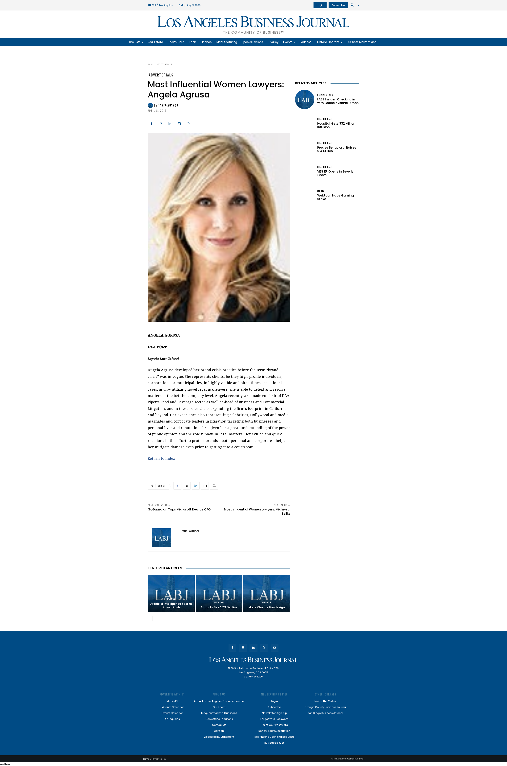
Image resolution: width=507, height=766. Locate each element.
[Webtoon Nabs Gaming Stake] (304, 195)
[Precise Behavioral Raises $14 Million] (304, 147)
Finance (170, 599)
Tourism (218, 602)
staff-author (168, 105)
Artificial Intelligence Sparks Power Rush (171, 605)
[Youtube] (274, 648)
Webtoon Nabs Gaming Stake (335, 197)
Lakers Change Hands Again (267, 607)
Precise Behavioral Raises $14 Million (336, 149)
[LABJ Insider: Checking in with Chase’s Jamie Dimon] (304, 99)
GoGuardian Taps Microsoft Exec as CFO (179, 509)
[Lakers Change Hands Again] (266, 593)
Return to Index (161, 458)
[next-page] (156, 618)
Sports (266, 602)
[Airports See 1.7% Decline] (219, 593)
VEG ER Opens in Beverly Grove (335, 173)
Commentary (325, 95)
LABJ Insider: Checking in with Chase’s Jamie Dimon (338, 101)
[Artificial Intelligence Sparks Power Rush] (171, 593)
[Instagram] (243, 648)
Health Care (325, 119)
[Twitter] (161, 123)
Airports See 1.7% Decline (219, 607)
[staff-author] (151, 105)
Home (151, 64)
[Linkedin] (170, 123)
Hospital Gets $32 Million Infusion (336, 125)
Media (321, 191)
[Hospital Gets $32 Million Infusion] (304, 123)
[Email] (179, 123)
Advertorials (164, 64)
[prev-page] (150, 618)
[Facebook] (152, 123)
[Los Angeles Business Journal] (253, 659)
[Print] (188, 123)
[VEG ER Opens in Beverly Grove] (304, 171)
